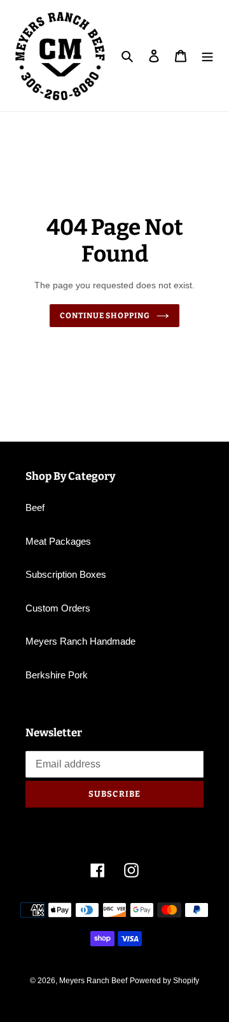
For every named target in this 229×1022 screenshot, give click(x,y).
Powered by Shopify (164, 980)
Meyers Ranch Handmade (80, 641)
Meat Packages (58, 541)
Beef (35, 507)
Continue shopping (105, 315)
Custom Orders (57, 608)
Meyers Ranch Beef (93, 980)
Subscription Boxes (65, 574)
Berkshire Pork (56, 674)
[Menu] (207, 55)
